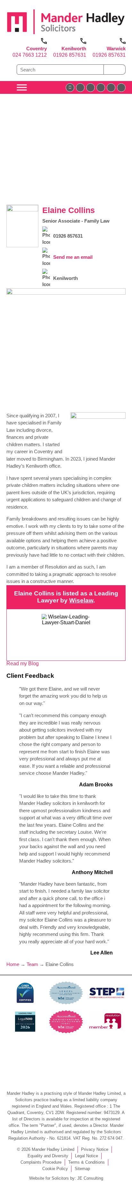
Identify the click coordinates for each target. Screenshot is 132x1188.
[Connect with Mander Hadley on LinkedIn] (90, 87)
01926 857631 (69, 55)
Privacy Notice (94, 1149)
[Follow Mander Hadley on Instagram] (100, 87)
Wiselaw (81, 600)
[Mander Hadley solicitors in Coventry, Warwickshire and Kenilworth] (66, 35)
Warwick (116, 48)
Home (12, 964)
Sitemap (82, 1168)
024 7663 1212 (29, 55)
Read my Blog (22, 663)
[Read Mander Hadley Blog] (80, 87)
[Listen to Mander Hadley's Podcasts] (121, 87)
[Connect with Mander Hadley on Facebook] (70, 87)
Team (32, 964)
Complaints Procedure (41, 1162)
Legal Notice (86, 1155)
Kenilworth (74, 48)
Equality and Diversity (48, 1155)
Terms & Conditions (86, 1162)
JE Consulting (90, 1178)
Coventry (36, 48)
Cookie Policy (55, 1168)
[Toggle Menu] (22, 87)
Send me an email (73, 257)
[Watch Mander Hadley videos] (111, 87)
